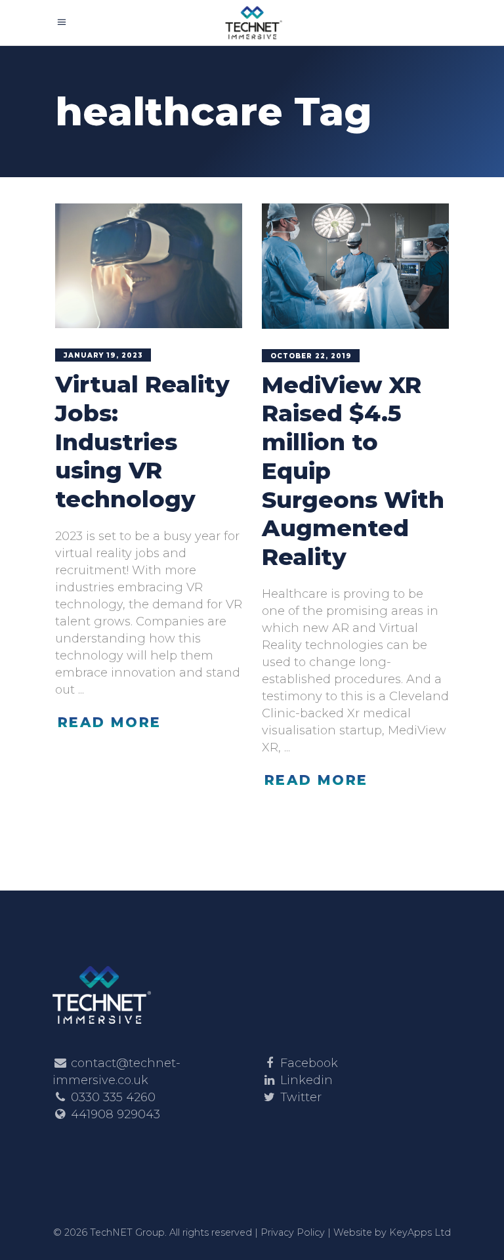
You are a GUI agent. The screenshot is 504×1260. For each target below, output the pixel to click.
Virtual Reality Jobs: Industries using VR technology (142, 441)
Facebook (309, 1063)
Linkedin (306, 1080)
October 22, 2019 (311, 356)
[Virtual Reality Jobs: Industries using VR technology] (148, 265)
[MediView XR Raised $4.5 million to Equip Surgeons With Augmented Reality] (355, 266)
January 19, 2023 (103, 355)
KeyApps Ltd (420, 1232)
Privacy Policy (293, 1232)
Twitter (301, 1097)
